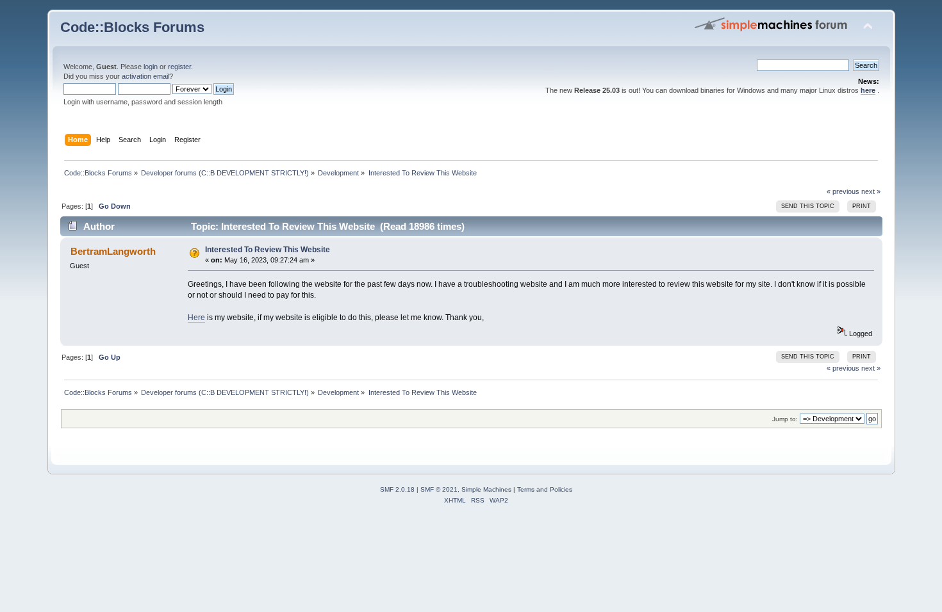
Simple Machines (486, 489)
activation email (145, 76)
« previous (843, 191)
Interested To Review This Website (267, 249)
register (179, 66)
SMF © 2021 (439, 489)
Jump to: (785, 419)
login (151, 66)
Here (196, 317)
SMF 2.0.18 (397, 489)
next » (870, 191)
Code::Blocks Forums (132, 27)
